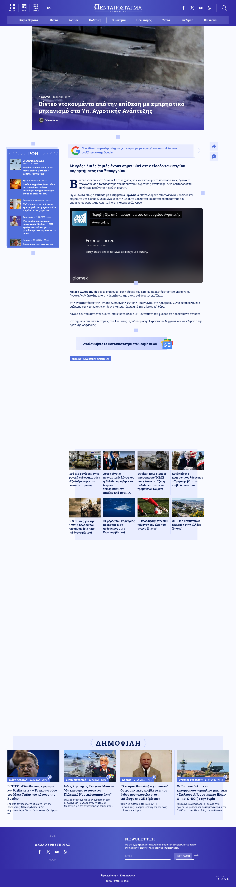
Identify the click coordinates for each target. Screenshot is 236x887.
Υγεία (166, 20)
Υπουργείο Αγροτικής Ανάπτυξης (90, 358)
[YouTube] (200, 8)
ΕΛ (49, 8)
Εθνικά (53, 20)
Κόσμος (73, 20)
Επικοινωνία (127, 875)
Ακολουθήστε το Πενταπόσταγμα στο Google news (120, 344)
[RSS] (209, 8)
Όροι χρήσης (108, 875)
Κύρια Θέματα (28, 20)
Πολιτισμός (144, 20)
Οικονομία (119, 20)
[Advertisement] (136, 409)
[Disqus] (136, 593)
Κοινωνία (210, 20)
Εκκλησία (187, 20)
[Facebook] (183, 8)
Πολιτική (95, 20)
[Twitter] (192, 8)
